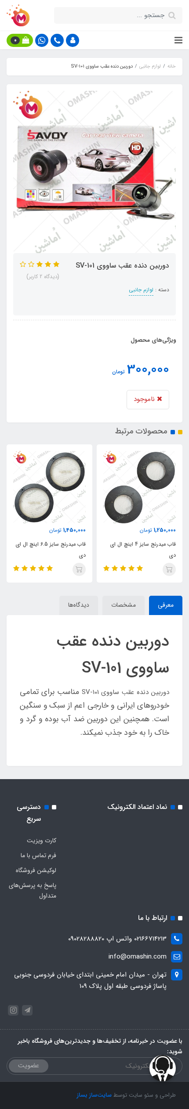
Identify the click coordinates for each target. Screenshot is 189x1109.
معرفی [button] (166, 605)
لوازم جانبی (141, 290)
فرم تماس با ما (38, 855)
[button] (72, 40)
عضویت (28, 1065)
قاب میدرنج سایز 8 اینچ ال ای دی (46, 549)
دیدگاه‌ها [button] (78, 605)
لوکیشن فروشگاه (36, 870)
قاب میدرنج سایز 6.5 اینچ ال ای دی (134, 549)
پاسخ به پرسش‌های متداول (32, 890)
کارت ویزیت (41, 840)
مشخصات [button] (123, 605)
